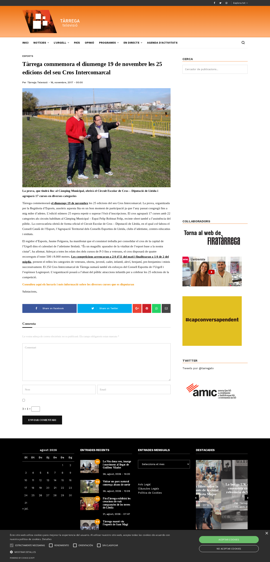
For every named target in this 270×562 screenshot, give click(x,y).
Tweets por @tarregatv (198, 368)
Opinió (89, 42)
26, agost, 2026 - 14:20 (116, 474)
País (77, 42)
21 (55, 487)
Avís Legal (144, 484)
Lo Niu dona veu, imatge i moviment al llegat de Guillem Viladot (117, 464)
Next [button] (248, 498)
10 (26, 480)
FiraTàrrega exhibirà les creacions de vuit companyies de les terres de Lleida (116, 503)
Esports (27, 56)
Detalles (47, 539)
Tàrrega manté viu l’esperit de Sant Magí (115, 523)
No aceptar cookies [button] (229, 548)
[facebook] (214, 3)
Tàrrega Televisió (37, 82)
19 (40, 487)
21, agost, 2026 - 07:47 (116, 514)
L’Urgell (60, 42)
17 (26, 487)
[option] (222, 494)
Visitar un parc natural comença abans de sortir (116, 483)
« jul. (25, 508)
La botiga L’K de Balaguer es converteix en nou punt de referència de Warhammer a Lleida (222, 490)
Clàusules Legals (148, 488)
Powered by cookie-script (22, 558)
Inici (25, 42)
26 (40, 495)
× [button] (266, 533)
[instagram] (226, 3)
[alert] (135, 546)
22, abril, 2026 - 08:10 (223, 507)
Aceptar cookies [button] (229, 539)
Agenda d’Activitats (162, 42)
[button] (91, 551)
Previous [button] (196, 498)
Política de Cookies (150, 492)
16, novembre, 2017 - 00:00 (67, 82)
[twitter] (220, 3)
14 (55, 480)
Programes (107, 42)
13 (48, 480)
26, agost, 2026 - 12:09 (116, 491)
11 (33, 480)
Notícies (39, 42)
